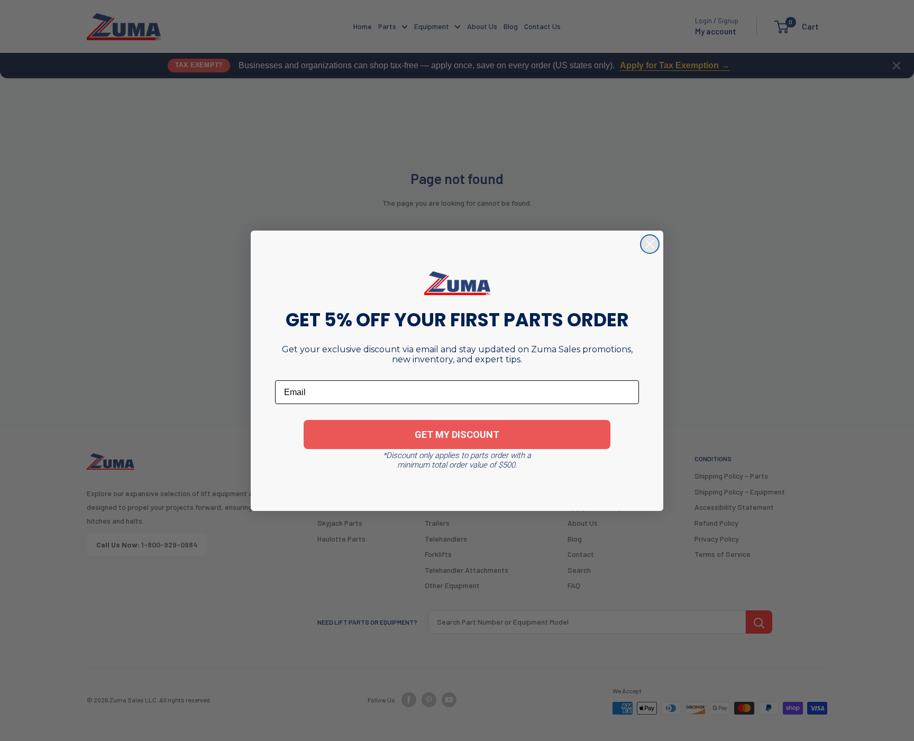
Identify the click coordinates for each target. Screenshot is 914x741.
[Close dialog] (650, 244)
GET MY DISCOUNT (457, 434)
